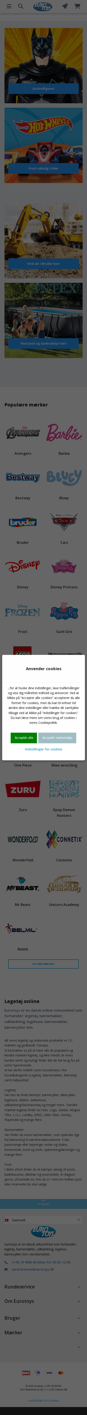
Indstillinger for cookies (43, 749)
